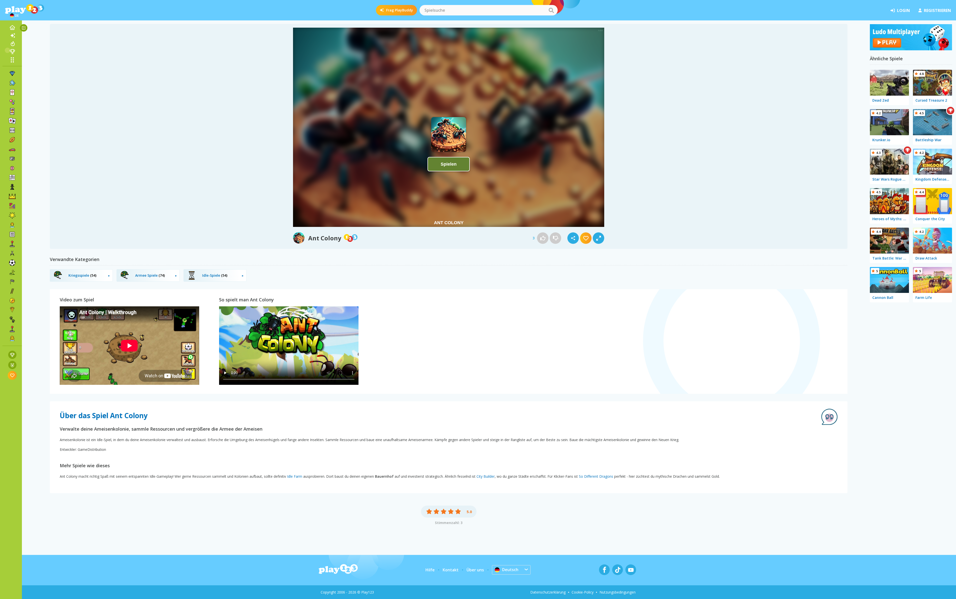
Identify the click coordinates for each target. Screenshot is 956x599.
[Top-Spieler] (12, 51)
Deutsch (510, 569)
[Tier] (12, 319)
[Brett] (12, 158)
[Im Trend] (12, 43)
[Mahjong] (12, 92)
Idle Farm (294, 476)
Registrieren (937, 10)
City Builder (486, 476)
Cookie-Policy (583, 592)
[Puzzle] (12, 83)
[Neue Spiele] (12, 35)
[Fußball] (12, 262)
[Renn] (12, 281)
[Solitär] (12, 121)
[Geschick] (12, 291)
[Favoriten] (12, 375)
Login (903, 10)
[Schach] (12, 187)
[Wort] (12, 234)
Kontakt (451, 570)
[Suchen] (551, 10)
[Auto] (12, 149)
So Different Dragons (596, 476)
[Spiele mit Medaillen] (12, 365)
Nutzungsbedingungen (617, 592)
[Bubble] (12, 102)
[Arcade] (12, 244)
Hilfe (430, 570)
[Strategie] (12, 196)
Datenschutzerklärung (548, 592)
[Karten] (12, 111)
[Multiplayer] (12, 329)
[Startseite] (12, 27)
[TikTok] (617, 569)
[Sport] (12, 139)
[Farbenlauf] (911, 49)
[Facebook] (604, 569)
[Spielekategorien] (12, 60)
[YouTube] (630, 569)
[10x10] (12, 130)
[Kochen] (12, 310)
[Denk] (12, 168)
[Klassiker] (12, 272)
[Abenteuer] (12, 300)
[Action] (12, 253)
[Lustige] (12, 215)
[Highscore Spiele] (12, 355)
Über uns (475, 570)
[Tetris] (12, 206)
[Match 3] (12, 73)
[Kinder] (12, 225)
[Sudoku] (12, 177)
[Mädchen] (12, 338)
